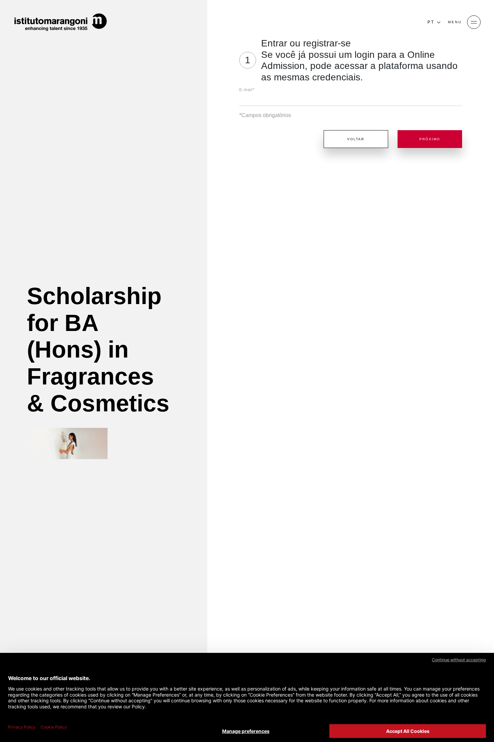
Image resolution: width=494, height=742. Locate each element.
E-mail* (246, 89)
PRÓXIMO (429, 139)
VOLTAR (355, 139)
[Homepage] (60, 22)
